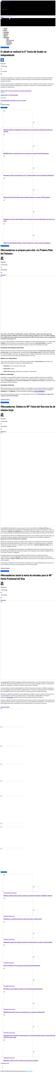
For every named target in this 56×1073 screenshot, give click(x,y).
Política (5, 30)
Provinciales (6, 32)
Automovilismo (10, 40)
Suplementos (6, 37)
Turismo (8, 44)
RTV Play (6, 7)
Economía (8, 41)
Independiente (28, 91)
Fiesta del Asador (13, 91)
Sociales (5, 29)
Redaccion (3, 275)
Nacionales (6, 34)
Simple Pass (10, 697)
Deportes (6, 36)
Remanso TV (7, 4)
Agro (7, 39)
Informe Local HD (8, 5)
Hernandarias (21, 91)
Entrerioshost (28, 1071)
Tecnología (9, 43)
